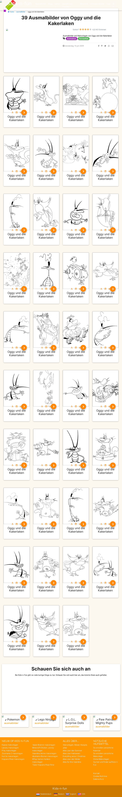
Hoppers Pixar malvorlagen (13, 759)
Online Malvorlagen (101, 759)
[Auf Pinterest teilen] (101, 45)
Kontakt (96, 773)
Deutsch (61, 794)
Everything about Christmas (74, 756)
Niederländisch (45, 794)
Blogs (50, 4)
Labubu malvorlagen (10, 748)
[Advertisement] (32, 47)
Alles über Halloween (71, 753)
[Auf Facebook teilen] (98, 45)
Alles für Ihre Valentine (72, 762)
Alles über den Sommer (72, 750)
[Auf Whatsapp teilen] (109, 45)
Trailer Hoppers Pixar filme (43, 765)
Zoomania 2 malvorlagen (12, 753)
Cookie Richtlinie (100, 776)
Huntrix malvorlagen (10, 756)
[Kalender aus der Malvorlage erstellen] (16, 112)
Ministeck (84, 4)
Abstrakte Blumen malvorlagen (45, 756)
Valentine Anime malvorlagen (44, 753)
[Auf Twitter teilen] (105, 45)
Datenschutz (98, 779)
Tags (108, 4)
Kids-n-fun (19, 3)
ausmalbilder (20, 12)
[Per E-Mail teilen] (113, 45)
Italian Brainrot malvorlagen (43, 745)
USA (83, 794)
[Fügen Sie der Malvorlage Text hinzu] (12, 112)
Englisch (72, 794)
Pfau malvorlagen (9, 750)
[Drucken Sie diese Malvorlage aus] (21, 112)
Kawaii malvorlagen (10, 745)
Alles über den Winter (71, 759)
